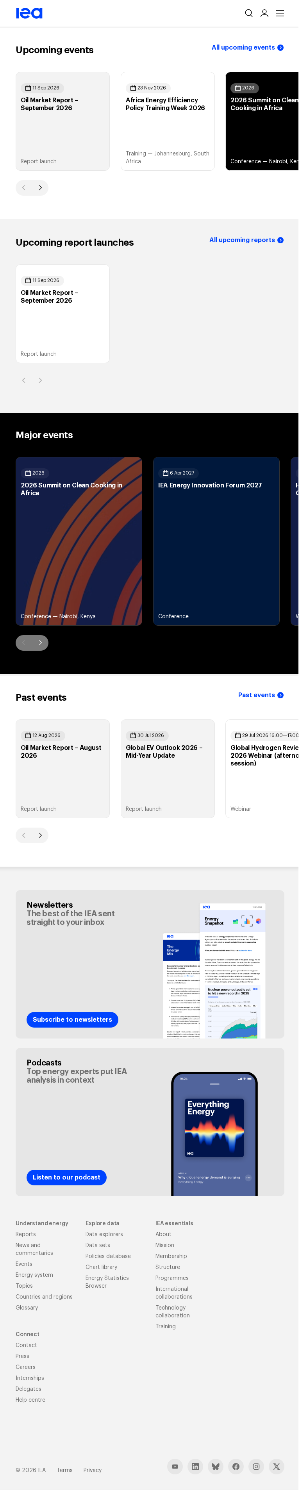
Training (165, 1326)
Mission (164, 1245)
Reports (26, 1234)
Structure (167, 1267)
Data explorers (104, 1234)
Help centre (30, 1400)
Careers (26, 1367)
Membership (171, 1256)
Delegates (28, 1389)
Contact (26, 1345)
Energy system (34, 1275)
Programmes (172, 1278)
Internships (30, 1378)
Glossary (27, 1308)
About (163, 1234)
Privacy (93, 1470)
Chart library (101, 1267)
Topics (24, 1286)
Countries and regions (44, 1297)
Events (24, 1264)
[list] (150, 121)
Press (22, 1356)
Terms (65, 1470)
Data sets (98, 1245)
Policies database (108, 1256)
